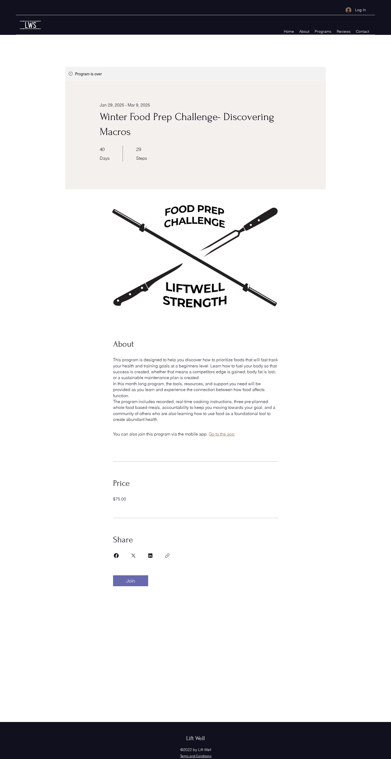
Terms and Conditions (195, 756)
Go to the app (222, 434)
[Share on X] (133, 555)
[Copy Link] (167, 555)
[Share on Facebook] (116, 555)
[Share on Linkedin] (150, 555)
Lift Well (195, 738)
